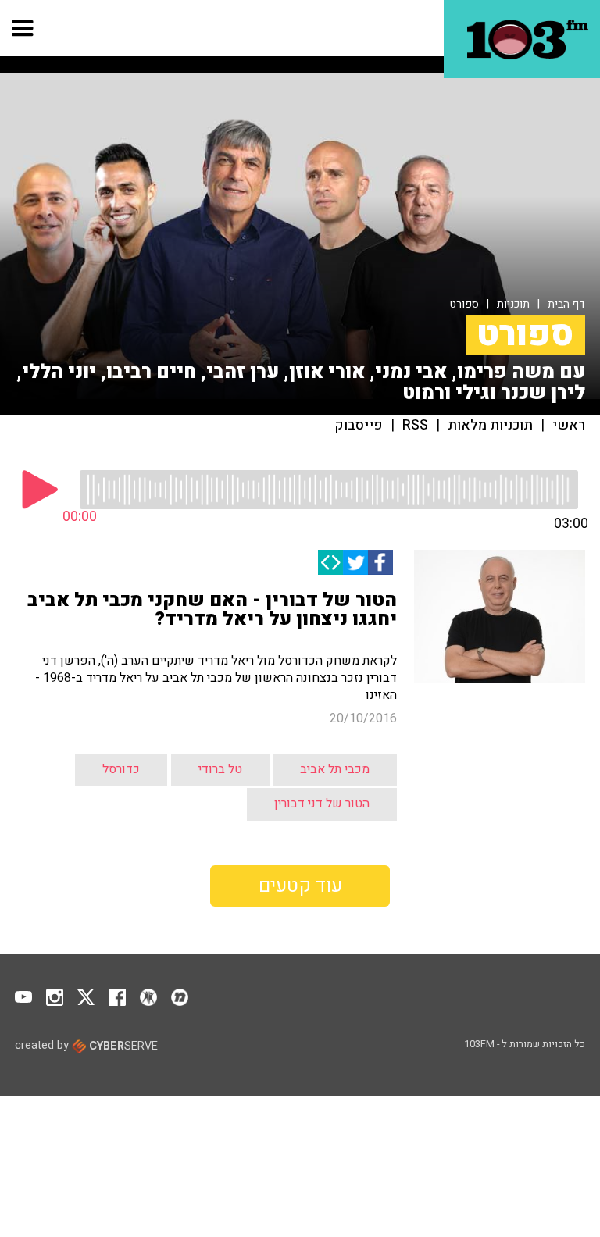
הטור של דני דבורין (322, 803)
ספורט (464, 304)
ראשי (568, 426)
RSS (415, 426)
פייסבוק (359, 426)
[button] (23, 28)
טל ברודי (220, 769)
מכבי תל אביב (335, 769)
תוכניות (513, 304)
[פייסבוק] (380, 562)
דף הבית (566, 304)
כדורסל (121, 769)
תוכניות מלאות (490, 426)
